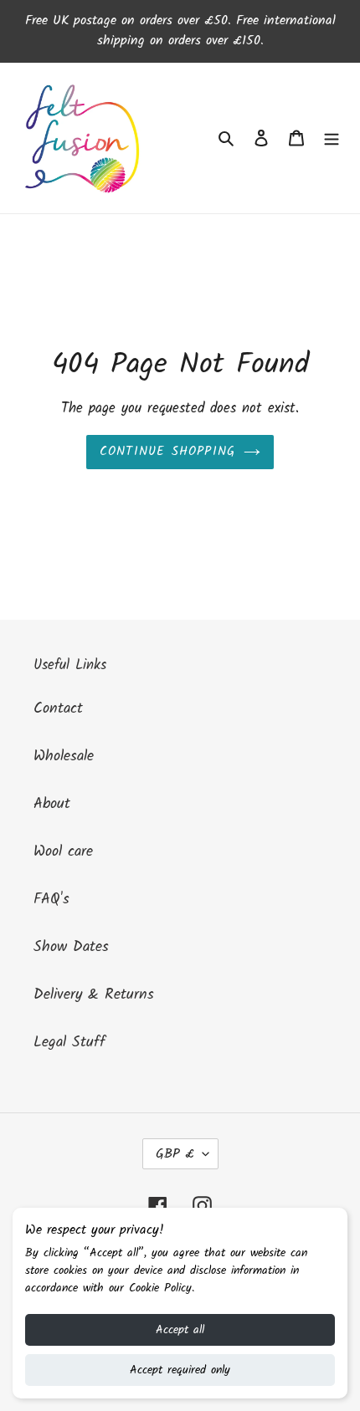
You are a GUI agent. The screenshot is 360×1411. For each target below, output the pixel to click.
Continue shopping (168, 452)
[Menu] (331, 138)
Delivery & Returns (93, 995)
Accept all (180, 1330)
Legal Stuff (69, 1042)
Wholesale (63, 756)
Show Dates (71, 947)
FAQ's (51, 899)
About (51, 804)
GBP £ (175, 1153)
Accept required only (180, 1370)
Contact (58, 709)
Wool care (63, 852)
